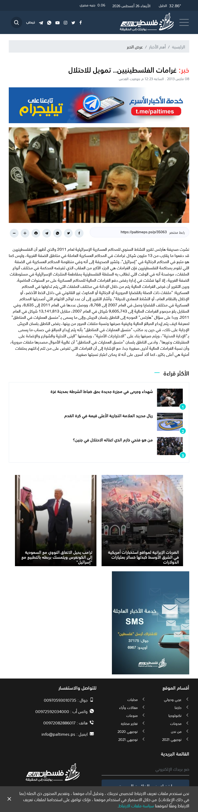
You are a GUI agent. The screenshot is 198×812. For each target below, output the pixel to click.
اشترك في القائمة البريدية (145, 786)
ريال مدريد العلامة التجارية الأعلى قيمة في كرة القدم (108, 415)
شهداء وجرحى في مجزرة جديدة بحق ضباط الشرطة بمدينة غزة (102, 391)
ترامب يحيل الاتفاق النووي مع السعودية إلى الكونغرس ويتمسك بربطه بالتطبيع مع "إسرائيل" (56, 557)
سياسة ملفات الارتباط (136, 805)
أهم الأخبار (157, 46)
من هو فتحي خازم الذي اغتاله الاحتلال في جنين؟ (113, 439)
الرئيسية (178, 46)
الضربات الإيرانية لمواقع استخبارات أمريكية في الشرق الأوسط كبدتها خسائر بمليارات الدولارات (143, 557)
